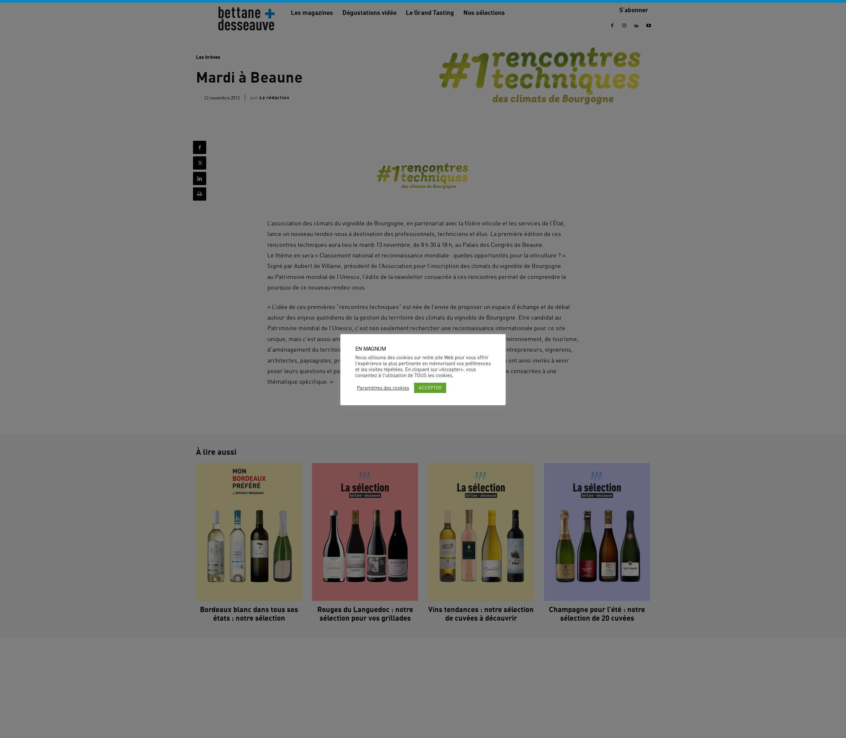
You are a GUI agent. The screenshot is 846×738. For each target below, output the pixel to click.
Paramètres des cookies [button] (383, 388)
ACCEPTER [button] (430, 387)
